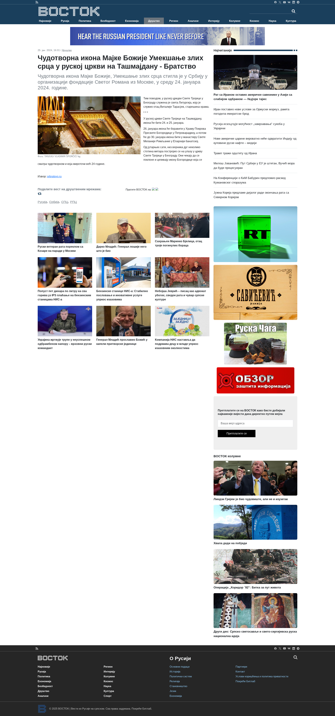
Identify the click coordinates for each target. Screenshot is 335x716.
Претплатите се (236, 433)
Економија (132, 20)
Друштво (154, 20)
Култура (291, 20)
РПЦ (73, 202)
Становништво (178, 686)
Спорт (107, 695)
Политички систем (181, 676)
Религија (175, 681)
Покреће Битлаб (245, 681)
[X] (280, 2)
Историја (175, 671)
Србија (54, 202)
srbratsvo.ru (54, 176)
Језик (173, 691)
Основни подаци (179, 666)
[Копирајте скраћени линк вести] (79, 194)
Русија (65, 20)
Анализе (193, 20)
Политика (85, 20)
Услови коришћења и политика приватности (262, 676)
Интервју (213, 20)
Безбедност (108, 20)
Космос (254, 20)
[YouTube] (284, 2)
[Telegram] (298, 2)
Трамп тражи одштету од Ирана (235, 153)
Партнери (241, 666)
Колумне (234, 20)
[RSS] (37, 2)
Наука (272, 20)
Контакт (240, 671)
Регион (173, 20)
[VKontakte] (289, 2)
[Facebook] (275, 2)
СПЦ (64, 202)
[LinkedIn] (293, 2)
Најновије (45, 20)
